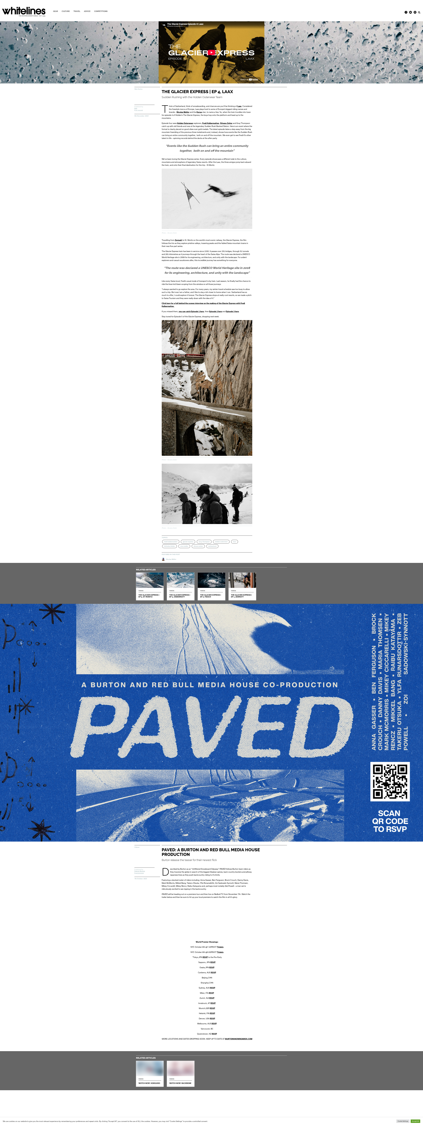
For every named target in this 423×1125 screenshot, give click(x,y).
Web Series (138, 89)
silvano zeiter (198, 546)
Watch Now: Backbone (180, 1074)
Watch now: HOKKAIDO (150, 1074)
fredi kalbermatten (170, 542)
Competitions (101, 11)
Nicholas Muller (169, 546)
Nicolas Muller (183, 112)
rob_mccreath (139, 110)
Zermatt (178, 240)
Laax (239, 106)
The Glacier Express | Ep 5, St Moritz (150, 586)
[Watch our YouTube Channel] (410, 12)
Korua (199, 112)
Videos (136, 847)
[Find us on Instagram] (415, 12)
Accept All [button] (415, 1121)
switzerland (212, 546)
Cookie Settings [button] (403, 1121)
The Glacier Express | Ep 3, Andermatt (180, 586)
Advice (87, 11)
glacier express (188, 542)
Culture (66, 11)
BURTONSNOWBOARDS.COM (238, 1039)
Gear (55, 11)
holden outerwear (221, 542)
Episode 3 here (232, 311)
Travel (76, 11)
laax (234, 542)
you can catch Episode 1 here (191, 311)
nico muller (184, 546)
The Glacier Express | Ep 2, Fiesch (211, 586)
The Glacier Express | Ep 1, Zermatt (242, 586)
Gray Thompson (204, 542)
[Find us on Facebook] (406, 12)
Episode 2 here (215, 311)
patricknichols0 (139, 873)
